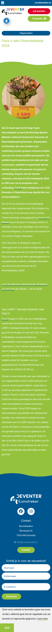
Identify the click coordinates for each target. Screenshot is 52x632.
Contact (26, 550)
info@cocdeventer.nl (27, 542)
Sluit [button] (6, 628)
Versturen (11, 596)
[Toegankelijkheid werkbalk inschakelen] (6, 20)
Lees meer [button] (42, 618)
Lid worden (39, 11)
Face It (18, 188)
